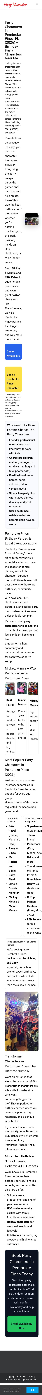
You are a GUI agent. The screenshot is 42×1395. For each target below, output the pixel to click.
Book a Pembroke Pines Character (13, 381)
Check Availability (13, 354)
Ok (32, 1390)
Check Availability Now (21, 1326)
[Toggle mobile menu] (37, 3)
